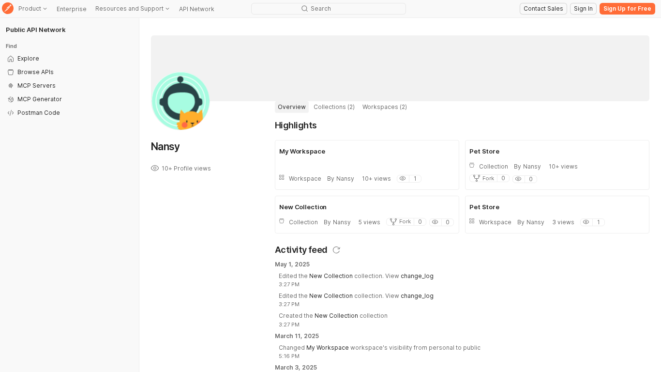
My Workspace (327, 347)
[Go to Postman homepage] (8, 9)
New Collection (331, 275)
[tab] (292, 107)
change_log (417, 275)
